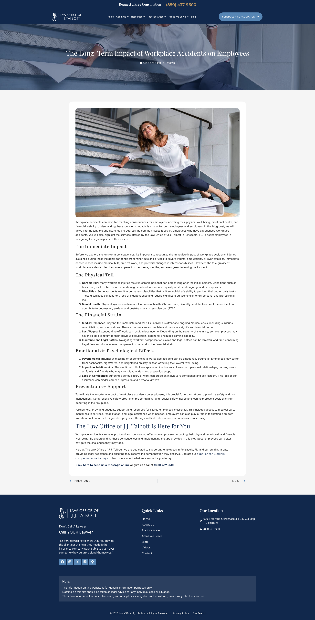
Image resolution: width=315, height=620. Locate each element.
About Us (121, 16)
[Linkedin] (85, 562)
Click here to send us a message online (102, 465)
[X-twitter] (77, 562)
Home (110, 16)
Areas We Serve (177, 16)
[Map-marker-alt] (92, 562)
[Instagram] (70, 562)
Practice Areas (155, 16)
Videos (146, 547)
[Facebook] (62, 562)
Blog (193, 16)
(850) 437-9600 (181, 4)
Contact (147, 553)
